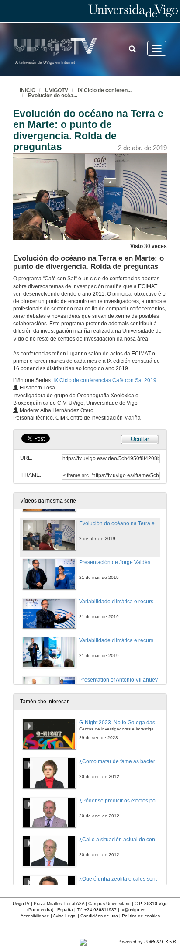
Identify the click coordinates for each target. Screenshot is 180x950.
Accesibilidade (35, 915)
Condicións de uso (99, 915)
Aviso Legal (64, 915)
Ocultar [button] (140, 439)
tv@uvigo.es (133, 909)
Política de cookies (141, 915)
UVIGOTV (56, 90)
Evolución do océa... (52, 96)
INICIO (27, 90)
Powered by (147, 941)
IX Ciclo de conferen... (105, 90)
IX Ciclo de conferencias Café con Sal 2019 (104, 380)
